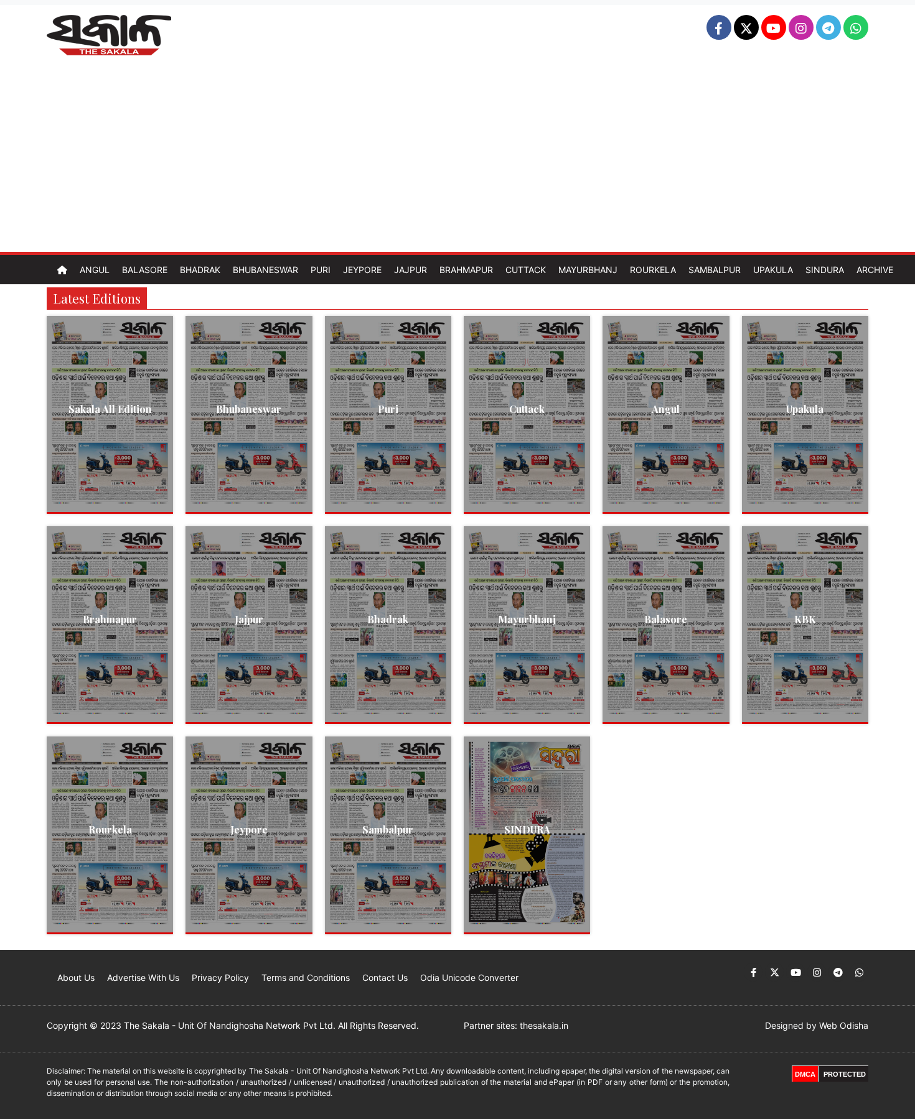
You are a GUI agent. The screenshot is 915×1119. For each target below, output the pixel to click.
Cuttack (525, 269)
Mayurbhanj (587, 269)
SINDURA (527, 829)
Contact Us (385, 977)
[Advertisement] (457, 159)
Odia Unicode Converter (469, 977)
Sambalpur (714, 269)
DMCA (805, 1074)
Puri (321, 269)
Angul (95, 269)
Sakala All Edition (110, 409)
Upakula (773, 269)
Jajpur (410, 269)
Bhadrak (200, 269)
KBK (805, 619)
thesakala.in (544, 1025)
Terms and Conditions (305, 977)
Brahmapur (466, 269)
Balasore (144, 269)
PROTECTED (845, 1074)
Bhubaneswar (265, 269)
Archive (874, 269)
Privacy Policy (220, 977)
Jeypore (362, 269)
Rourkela (653, 269)
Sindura (824, 269)
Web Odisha (843, 1025)
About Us (76, 977)
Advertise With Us (143, 977)
